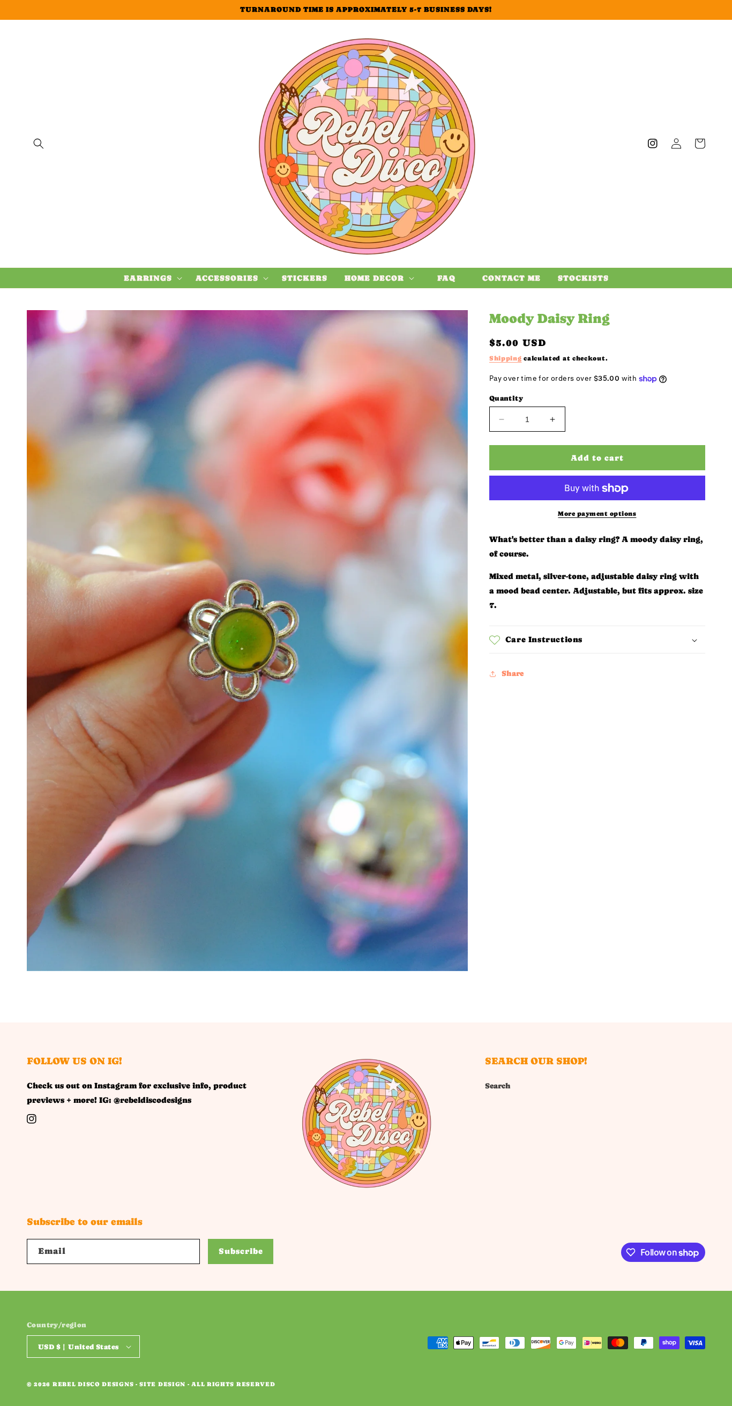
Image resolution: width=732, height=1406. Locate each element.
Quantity (506, 398)
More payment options (597, 514)
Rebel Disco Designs (93, 1384)
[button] (38, 143)
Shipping (505, 359)
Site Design (162, 1384)
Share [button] (513, 673)
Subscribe (241, 1250)
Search (498, 1085)
